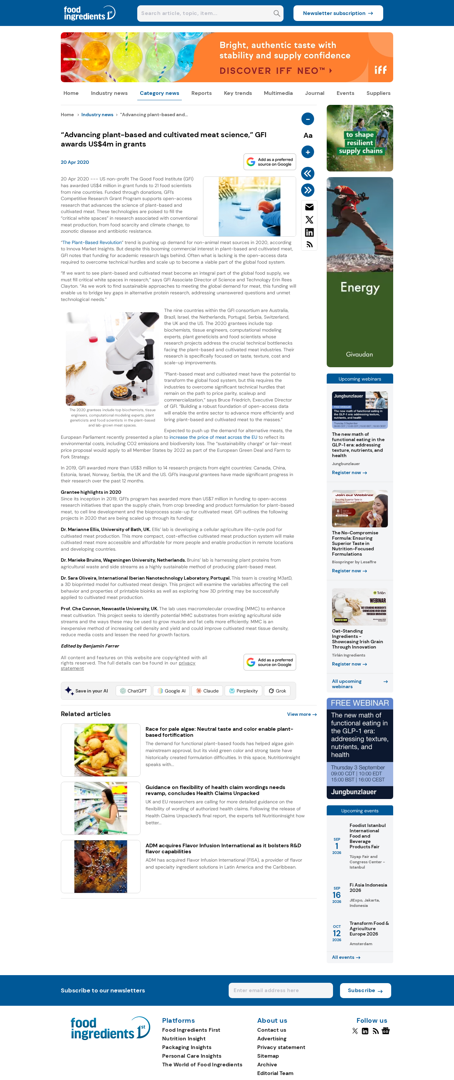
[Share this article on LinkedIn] (309, 233)
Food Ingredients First (191, 1030)
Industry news (109, 93)
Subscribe (362, 990)
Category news (159, 93)
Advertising (271, 1038)
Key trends (238, 93)
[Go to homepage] (110, 1038)
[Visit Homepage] (90, 24)
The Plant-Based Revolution (92, 242)
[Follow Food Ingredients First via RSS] (376, 1033)
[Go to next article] (309, 190)
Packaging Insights (186, 1047)
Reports (201, 93)
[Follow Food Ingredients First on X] (355, 1033)
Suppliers (379, 93)
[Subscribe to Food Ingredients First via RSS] (309, 247)
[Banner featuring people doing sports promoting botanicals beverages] (360, 365)
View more (299, 714)
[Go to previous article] (309, 173)
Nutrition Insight (184, 1038)
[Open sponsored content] (227, 80)
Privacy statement (281, 1047)
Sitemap (268, 1056)
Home (71, 93)
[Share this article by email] (309, 208)
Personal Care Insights (192, 1056)
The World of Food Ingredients (202, 1064)
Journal (314, 93)
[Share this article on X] (309, 221)
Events (345, 93)
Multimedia (278, 93)
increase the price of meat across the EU (213, 437)
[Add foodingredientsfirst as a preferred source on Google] (270, 161)
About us (272, 1020)
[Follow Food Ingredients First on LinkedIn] (365, 1033)
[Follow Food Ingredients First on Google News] (387, 1033)
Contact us (271, 1030)
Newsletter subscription (334, 13)
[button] (133, 690)
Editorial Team (275, 1073)
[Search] (277, 14)
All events (343, 957)
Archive (267, 1064)
